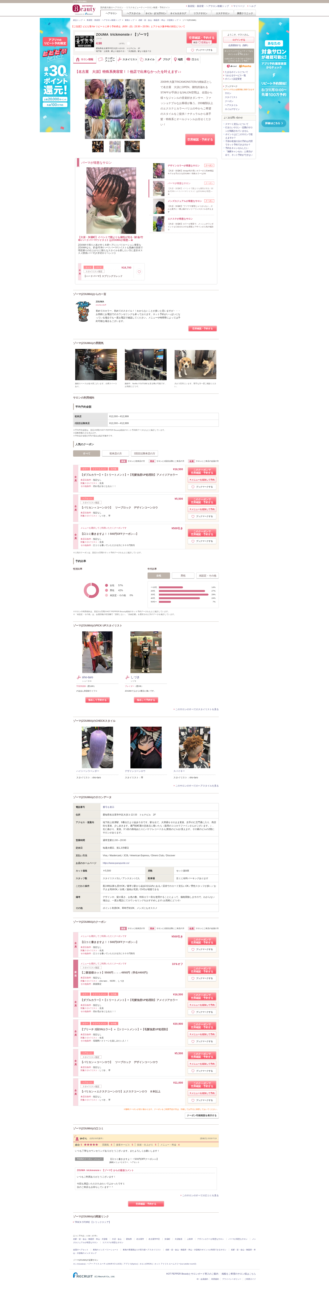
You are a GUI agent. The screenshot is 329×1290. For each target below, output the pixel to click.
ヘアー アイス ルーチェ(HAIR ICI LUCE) (104, 1264)
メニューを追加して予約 (203, 480)
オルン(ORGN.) (146, 1264)
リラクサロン (200, 13)
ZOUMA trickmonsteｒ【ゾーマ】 (123, 34)
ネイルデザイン (232, 109)
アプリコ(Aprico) (131, 1264)
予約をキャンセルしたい (236, 148)
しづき (135, 677)
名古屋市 (140, 1239)
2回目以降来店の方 (144, 453)
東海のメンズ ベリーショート (105, 1250)
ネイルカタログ (178, 13)
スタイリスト (231, 97)
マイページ (239, 6)
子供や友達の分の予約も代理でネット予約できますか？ (238, 143)
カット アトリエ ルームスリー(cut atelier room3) (175, 1264)
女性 (158, 575)
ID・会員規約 (202, 1279)
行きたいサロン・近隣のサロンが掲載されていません (238, 129)
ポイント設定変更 (233, 79)
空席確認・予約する (202, 39)
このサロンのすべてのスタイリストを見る (197, 709)
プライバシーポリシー (231, 1279)
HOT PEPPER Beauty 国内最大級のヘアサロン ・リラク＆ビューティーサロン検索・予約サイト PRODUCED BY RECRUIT (84, 10)
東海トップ (129, 20)
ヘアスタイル (134, 13)
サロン (228, 93)
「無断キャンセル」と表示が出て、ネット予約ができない (238, 153)
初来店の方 (115, 453)
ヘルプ (252, 6)
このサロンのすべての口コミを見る (200, 1195)
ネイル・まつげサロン (155, 13)
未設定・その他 (207, 575)
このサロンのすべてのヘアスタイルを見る (197, 785)
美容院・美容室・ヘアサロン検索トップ (208, 6)
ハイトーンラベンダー (87, 771)
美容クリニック (245, 13)
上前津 (190, 1239)
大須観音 (178, 1239)
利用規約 (215, 1279)
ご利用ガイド (250, 1279)
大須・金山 (116, 1239)
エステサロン (223, 13)
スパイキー (179, 771)
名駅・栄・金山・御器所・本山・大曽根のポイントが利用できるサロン (195, 1250)
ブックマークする (204, 50)
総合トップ (78, 20)
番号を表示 (108, 807)
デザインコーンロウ (135, 771)
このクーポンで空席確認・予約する (202, 471)
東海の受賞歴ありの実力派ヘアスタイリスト (142, 1250)
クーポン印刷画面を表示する (202, 1115)
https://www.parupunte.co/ (116, 863)
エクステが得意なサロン (112, 1242)
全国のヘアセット (80, 1250)
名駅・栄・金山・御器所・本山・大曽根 (90, 1239)
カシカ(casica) (79, 1264)
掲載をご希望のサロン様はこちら (239, 1273)
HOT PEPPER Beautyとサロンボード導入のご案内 (192, 1273)
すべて (86, 453)
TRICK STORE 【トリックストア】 (93, 1222)
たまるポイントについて (236, 72)
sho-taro (87, 677)
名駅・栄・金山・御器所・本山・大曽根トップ (158, 20)
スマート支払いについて (236, 124)
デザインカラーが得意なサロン (210, 1239)
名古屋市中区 (154, 1239)
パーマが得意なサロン (238, 1239)
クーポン (229, 101)
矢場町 (167, 1239)
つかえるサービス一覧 (235, 75)
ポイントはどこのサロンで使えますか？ (238, 136)
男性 (183, 575)
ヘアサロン (111, 13)
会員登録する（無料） (238, 45)
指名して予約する (97, 700)
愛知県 (129, 1239)
